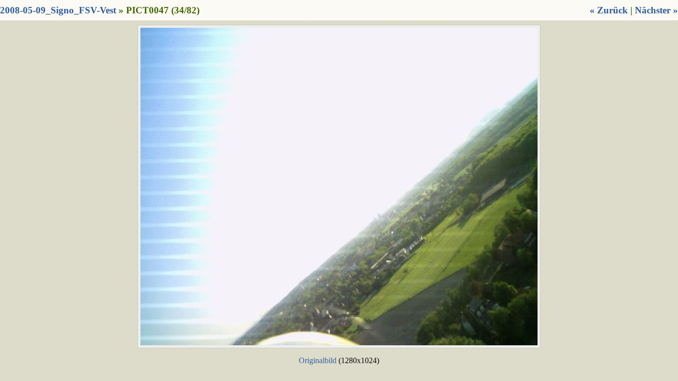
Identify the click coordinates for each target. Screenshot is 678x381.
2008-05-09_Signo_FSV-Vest (58, 10)
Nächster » (656, 10)
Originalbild (318, 360)
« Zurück (609, 10)
